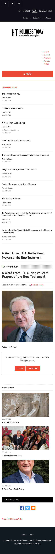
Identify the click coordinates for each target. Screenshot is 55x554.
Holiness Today (37, 285)
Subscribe (36, 18)
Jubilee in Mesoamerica (12, 108)
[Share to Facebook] (22, 508)
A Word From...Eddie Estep (13, 123)
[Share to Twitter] (27, 508)
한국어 (46, 64)
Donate (48, 18)
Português (47, 58)
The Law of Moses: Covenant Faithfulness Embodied (25, 155)
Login (25, 18)
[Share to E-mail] (33, 508)
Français (47, 61)
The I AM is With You (11, 94)
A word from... (11, 266)
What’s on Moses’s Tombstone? (16, 140)
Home (24, 535)
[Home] (27, 33)
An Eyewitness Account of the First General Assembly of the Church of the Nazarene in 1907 (27, 214)
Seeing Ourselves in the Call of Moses (19, 184)
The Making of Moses (11, 199)
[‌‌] (5, 4)
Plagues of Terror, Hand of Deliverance (19, 170)
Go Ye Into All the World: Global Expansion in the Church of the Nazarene (27, 231)
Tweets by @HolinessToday (12, 519)
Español (47, 55)
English (46, 52)
